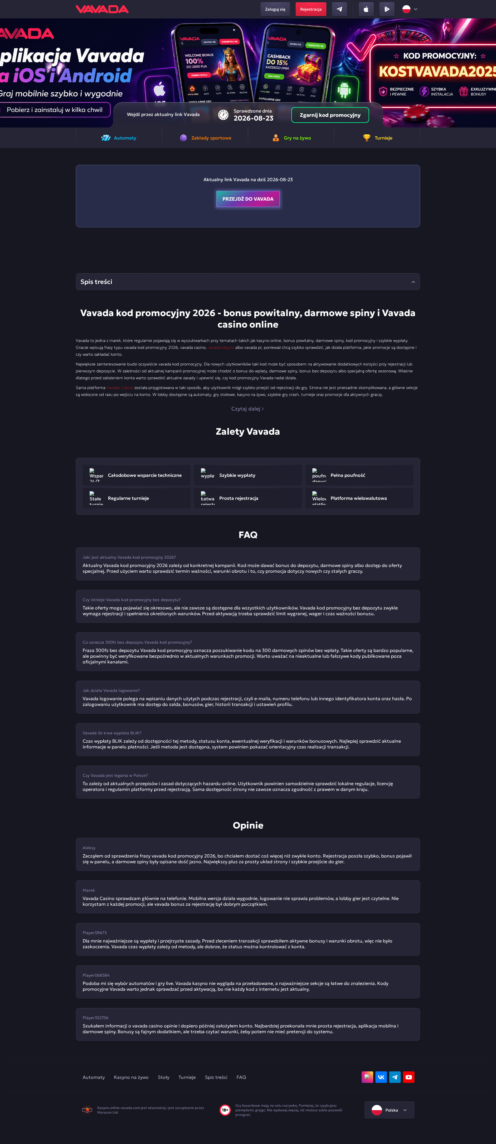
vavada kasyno (221, 347)
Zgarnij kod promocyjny (330, 115)
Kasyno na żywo (131, 1077)
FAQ (241, 1077)
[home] (102, 9)
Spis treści (216, 1077)
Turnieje (187, 1077)
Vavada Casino (119, 387)
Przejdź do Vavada (248, 199)
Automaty (94, 1077)
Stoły (163, 1077)
